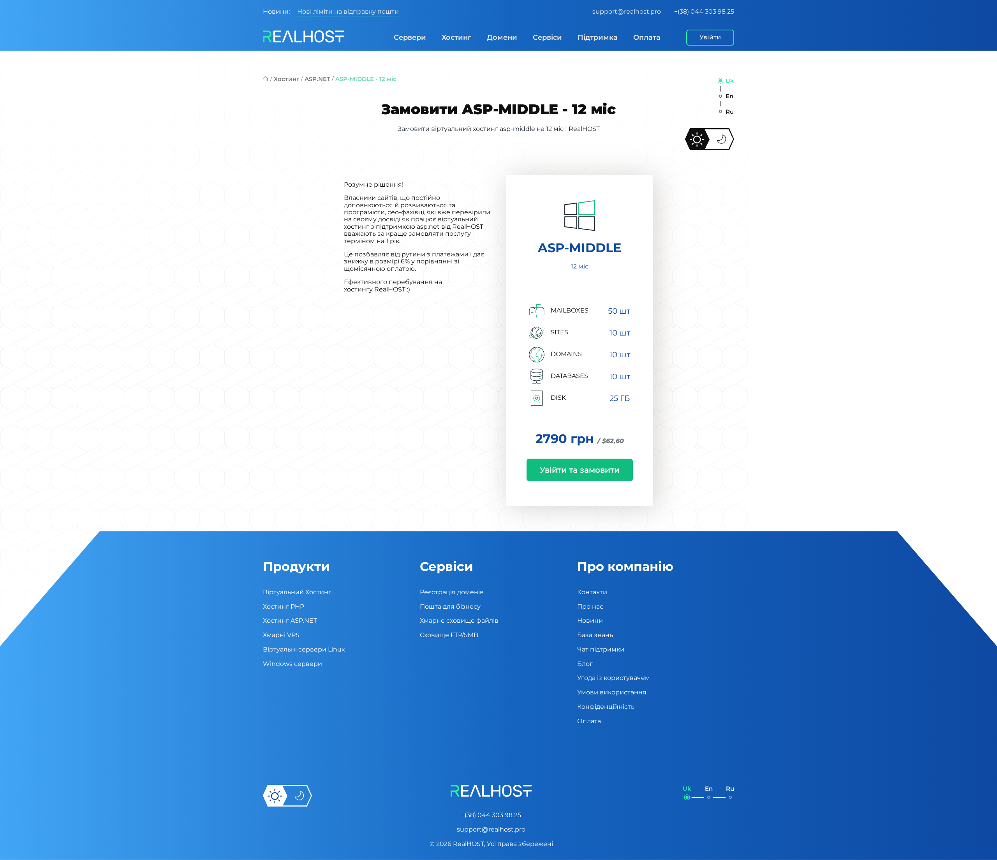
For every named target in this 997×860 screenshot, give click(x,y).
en (729, 96)
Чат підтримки (600, 649)
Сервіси (547, 37)
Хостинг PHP (283, 606)
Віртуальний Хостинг (297, 592)
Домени (502, 37)
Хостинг (456, 37)
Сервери (410, 37)
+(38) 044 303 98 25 (704, 11)
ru (730, 111)
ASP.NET (317, 79)
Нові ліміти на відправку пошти (348, 11)
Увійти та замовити (580, 470)
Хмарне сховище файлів (459, 620)
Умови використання (611, 692)
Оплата (647, 37)
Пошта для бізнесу (450, 606)
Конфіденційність (605, 706)
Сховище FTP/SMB (449, 635)
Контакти (592, 592)
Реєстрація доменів (452, 592)
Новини (590, 620)
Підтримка (598, 37)
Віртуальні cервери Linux (304, 649)
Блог (585, 664)
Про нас (590, 606)
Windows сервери (292, 664)
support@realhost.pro (626, 11)
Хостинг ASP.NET (290, 620)
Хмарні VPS (281, 635)
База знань (595, 635)
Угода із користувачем (613, 678)
